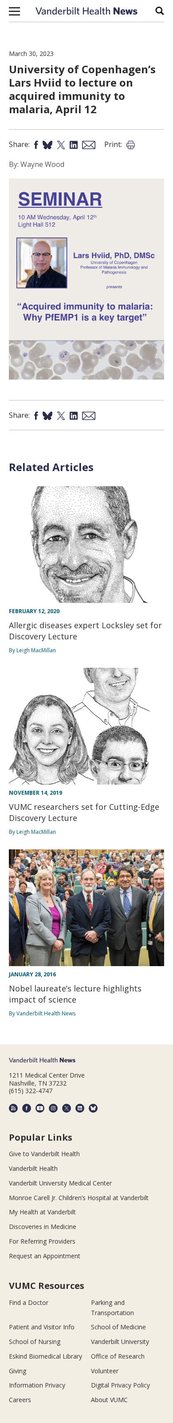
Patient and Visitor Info (42, 1327)
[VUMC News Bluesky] (93, 1108)
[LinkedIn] (79, 1108)
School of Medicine (118, 1327)
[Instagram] (53, 1108)
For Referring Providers (42, 1241)
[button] (14, 11)
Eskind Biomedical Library (45, 1356)
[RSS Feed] (13, 1108)
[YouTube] (39, 1108)
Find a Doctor (28, 1302)
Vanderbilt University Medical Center (60, 1183)
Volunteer (104, 1371)
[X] (66, 1108)
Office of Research (118, 1356)
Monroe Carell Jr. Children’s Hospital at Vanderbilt (79, 1197)
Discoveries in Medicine (42, 1226)
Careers (20, 1399)
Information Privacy (37, 1385)
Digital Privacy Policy (120, 1385)
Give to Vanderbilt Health (44, 1153)
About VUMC (109, 1399)
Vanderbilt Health (33, 1168)
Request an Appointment (44, 1256)
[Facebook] (26, 1108)
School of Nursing (34, 1341)
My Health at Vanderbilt (42, 1212)
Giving (17, 1371)
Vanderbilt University (120, 1341)
